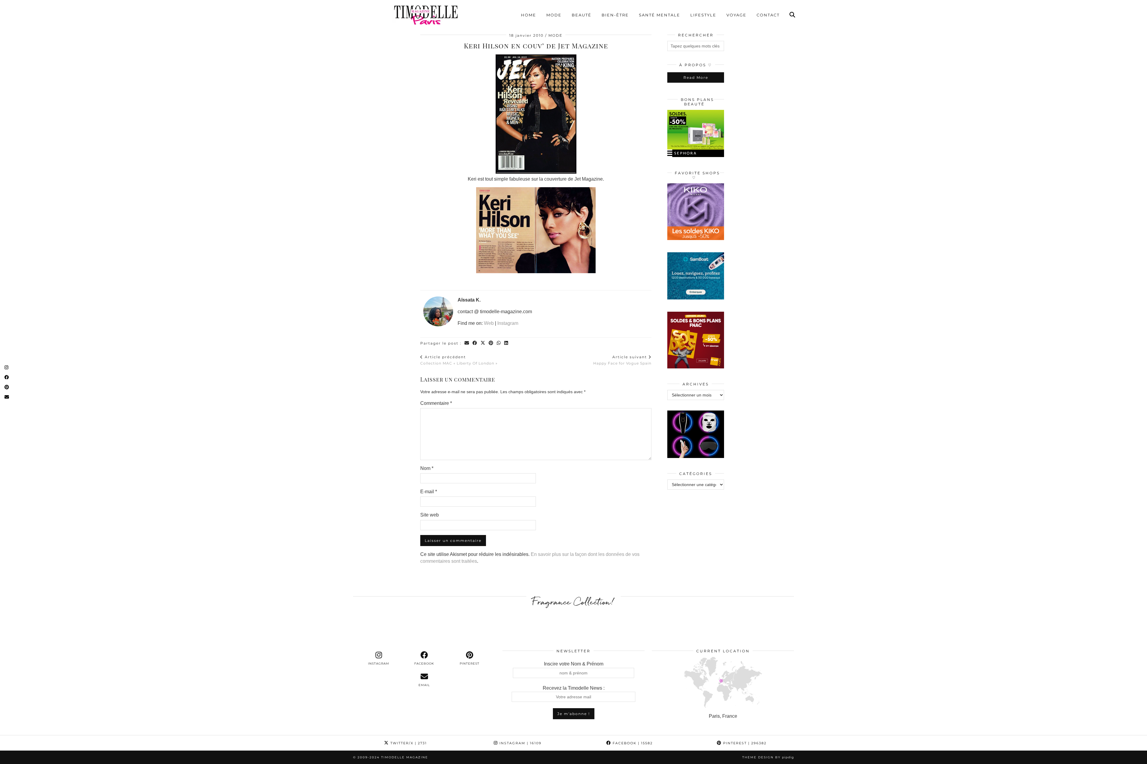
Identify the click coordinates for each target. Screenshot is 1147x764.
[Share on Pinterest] (491, 343)
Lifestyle (703, 15)
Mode (554, 15)
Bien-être (615, 15)
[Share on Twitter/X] (483, 343)
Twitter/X (408, 743)
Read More (695, 77)
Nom (426, 468)
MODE (555, 35)
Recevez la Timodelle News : (574, 688)
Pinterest (744, 743)
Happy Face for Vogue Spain (622, 360)
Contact (768, 15)
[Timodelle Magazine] (425, 15)
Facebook (632, 743)
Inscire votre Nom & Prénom (573, 663)
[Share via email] (467, 343)
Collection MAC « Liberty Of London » (459, 360)
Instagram (507, 323)
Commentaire (436, 403)
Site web (429, 514)
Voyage (736, 15)
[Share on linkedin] (506, 343)
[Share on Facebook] (475, 343)
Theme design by (768, 757)
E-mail (428, 491)
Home (528, 15)
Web (489, 323)
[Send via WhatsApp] (499, 343)
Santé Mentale (659, 15)
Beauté (581, 15)
